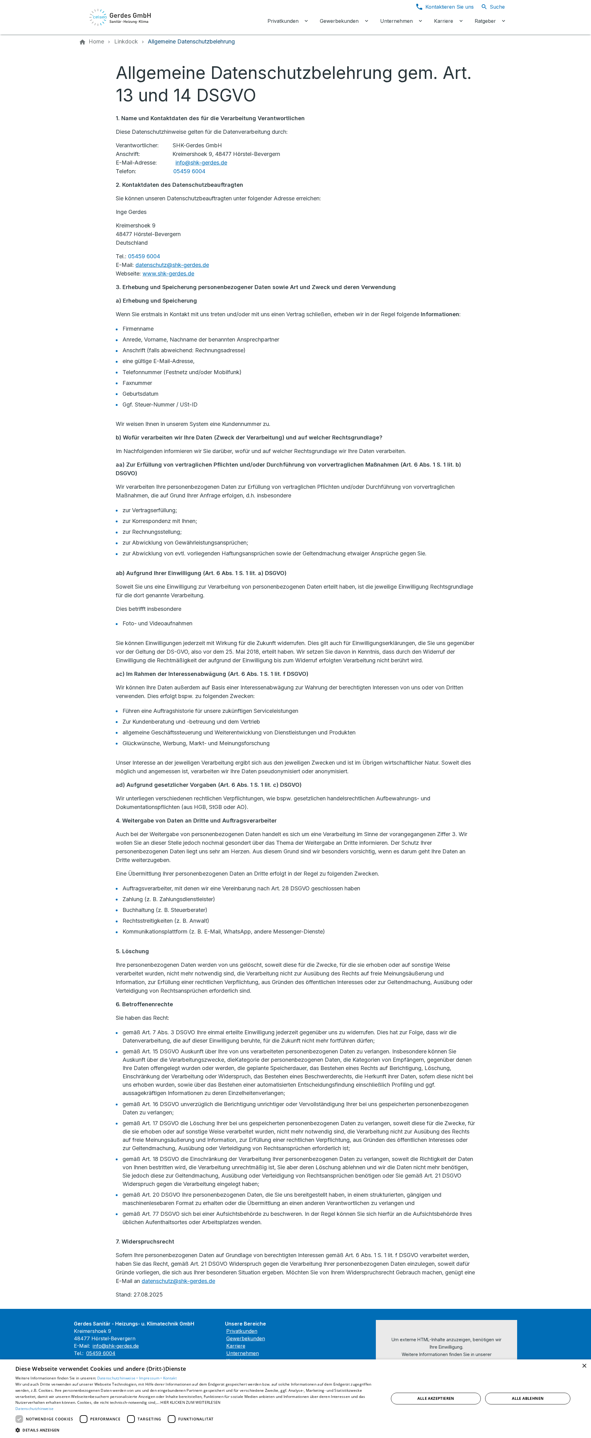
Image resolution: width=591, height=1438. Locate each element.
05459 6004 (189, 171)
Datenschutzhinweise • (118, 1378)
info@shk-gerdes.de (201, 162)
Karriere (235, 1346)
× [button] (584, 1366)
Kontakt (170, 1378)
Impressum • (151, 1378)
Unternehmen (242, 1353)
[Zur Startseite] (121, 17)
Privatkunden (241, 1331)
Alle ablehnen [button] (528, 1398)
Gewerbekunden (245, 1338)
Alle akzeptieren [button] (435, 1398)
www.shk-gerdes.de (168, 273)
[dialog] (295, 1398)
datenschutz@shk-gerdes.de (172, 265)
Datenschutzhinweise (34, 1408)
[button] (196, 1429)
